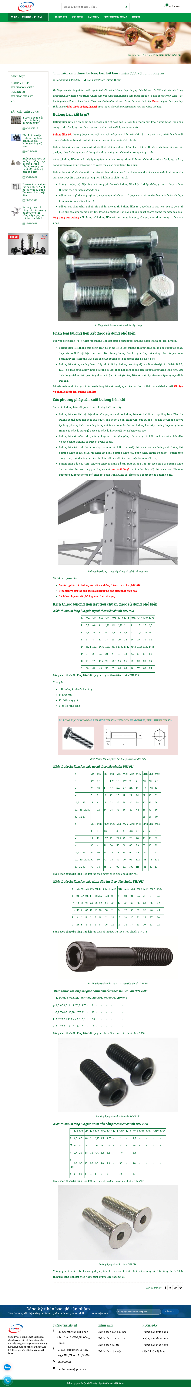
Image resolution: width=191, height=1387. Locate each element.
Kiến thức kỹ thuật (115, 17)
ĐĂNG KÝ (170, 1311)
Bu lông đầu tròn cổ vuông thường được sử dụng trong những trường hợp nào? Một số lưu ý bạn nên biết (34, 165)
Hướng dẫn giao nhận (155, 1344)
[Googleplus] (175, 1287)
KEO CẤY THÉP (20, 82)
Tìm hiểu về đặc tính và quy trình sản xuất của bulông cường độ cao (33, 140)
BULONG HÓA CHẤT (22, 87)
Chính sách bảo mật (109, 1351)
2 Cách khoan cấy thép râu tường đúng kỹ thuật (33, 120)
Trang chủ (61, 17)
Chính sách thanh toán (111, 1338)
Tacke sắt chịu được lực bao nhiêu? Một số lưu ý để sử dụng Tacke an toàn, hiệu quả (34, 189)
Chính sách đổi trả (109, 1344)
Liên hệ (136, 17)
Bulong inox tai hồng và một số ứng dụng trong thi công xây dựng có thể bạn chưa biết (34, 212)
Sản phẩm (93, 17)
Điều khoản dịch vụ (154, 1351)
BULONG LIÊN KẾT (22, 96)
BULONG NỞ (18, 91)
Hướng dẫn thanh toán (156, 1338)
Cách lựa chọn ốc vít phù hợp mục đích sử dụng (87, 596)
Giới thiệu (77, 17)
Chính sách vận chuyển (112, 1331)
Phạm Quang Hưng (109, 79)
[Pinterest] (180, 1287)
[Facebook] (165, 1287)
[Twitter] (170, 1287)
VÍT (13, 100)
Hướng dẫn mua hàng (155, 1331)
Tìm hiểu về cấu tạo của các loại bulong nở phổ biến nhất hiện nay (98, 590)
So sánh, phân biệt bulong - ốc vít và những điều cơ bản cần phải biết (99, 585)
